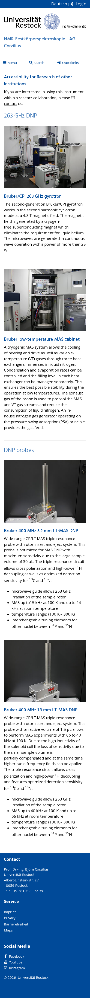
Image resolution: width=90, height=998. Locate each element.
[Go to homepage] (45, 22)
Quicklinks (70, 62)
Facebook (16, 956)
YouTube (15, 962)
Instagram (17, 968)
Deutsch (59, 3)
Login (80, 3)
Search (39, 62)
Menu (12, 62)
